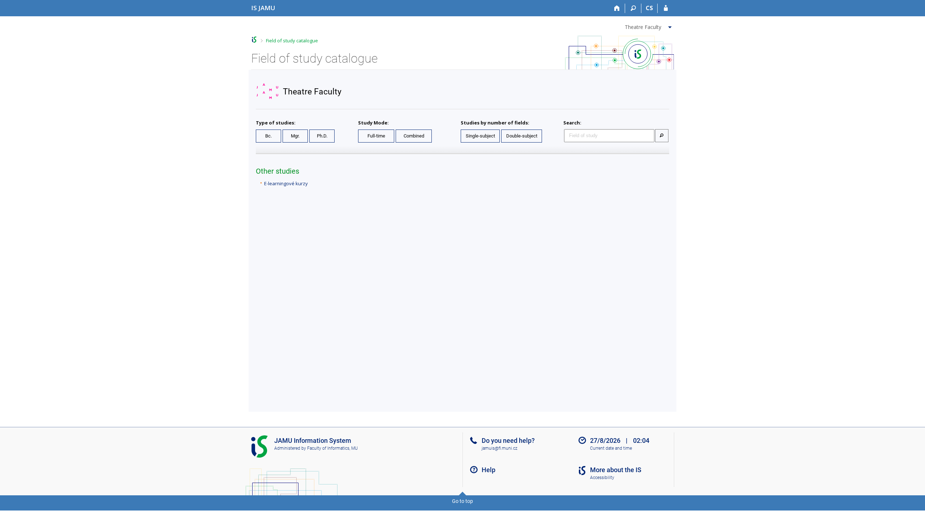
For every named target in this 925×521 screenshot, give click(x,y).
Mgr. (295, 136)
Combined (414, 136)
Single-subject (480, 136)
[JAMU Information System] (254, 40)
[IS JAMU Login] (666, 8)
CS (649, 8)
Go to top (462, 501)
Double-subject (521, 136)
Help (488, 470)
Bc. (268, 136)
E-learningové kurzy (286, 183)
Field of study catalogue (292, 40)
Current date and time (611, 448)
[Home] (617, 8)
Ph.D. (322, 136)
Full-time (376, 136)
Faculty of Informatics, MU (332, 448)
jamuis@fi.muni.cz (499, 448)
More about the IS (615, 470)
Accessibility (602, 477)
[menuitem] (649, 25)
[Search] (633, 8)
